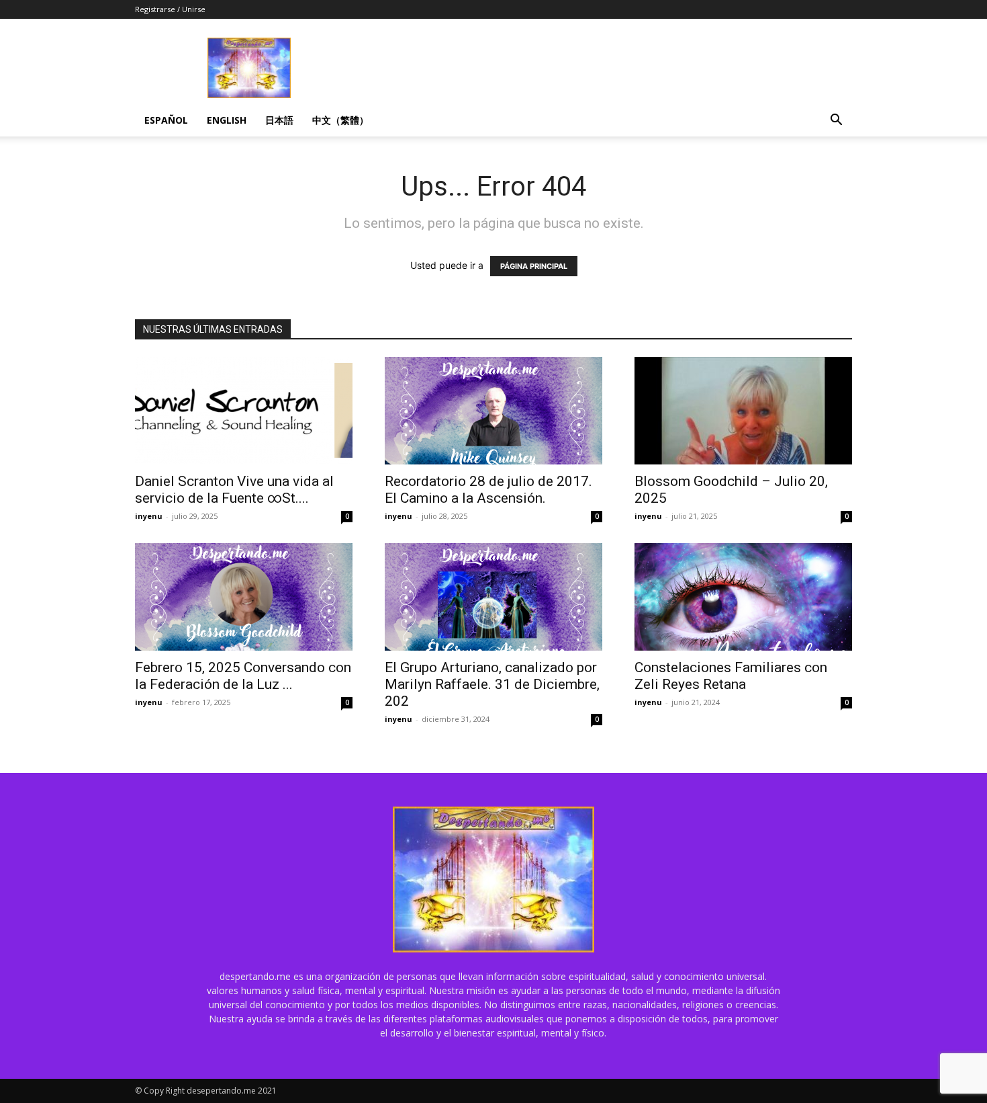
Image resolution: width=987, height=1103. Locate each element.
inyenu (148, 516)
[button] (836, 121)
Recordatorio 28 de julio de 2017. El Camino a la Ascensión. (488, 489)
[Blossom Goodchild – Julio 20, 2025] (743, 410)
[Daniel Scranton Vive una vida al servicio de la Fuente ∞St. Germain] (243, 410)
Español (166, 120)
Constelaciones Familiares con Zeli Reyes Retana (730, 675)
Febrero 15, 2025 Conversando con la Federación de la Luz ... (243, 675)
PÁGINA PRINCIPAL (533, 266)
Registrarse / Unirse (170, 9)
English (226, 120)
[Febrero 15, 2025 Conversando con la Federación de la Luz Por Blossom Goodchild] (243, 597)
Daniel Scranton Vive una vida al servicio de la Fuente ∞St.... (234, 489)
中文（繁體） (340, 120)
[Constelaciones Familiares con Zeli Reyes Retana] (743, 597)
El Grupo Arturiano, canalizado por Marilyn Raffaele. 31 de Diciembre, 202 (492, 684)
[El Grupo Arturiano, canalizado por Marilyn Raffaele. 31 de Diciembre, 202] (493, 597)
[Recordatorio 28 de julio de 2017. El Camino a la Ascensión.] (493, 410)
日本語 (279, 120)
